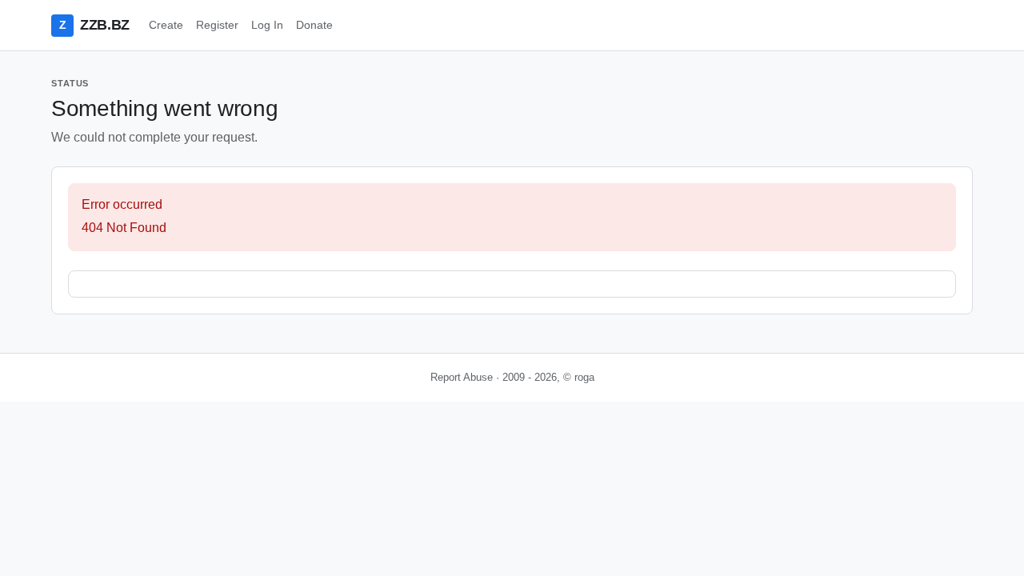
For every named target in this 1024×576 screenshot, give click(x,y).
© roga (578, 377)
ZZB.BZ (94, 25)
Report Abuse (461, 377)
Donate (314, 24)
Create (166, 24)
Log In (267, 24)
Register (217, 24)
